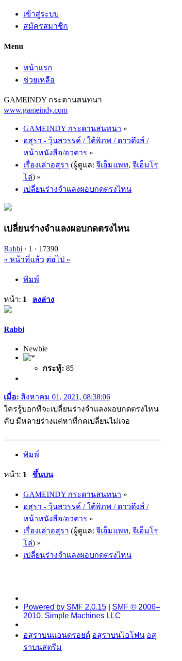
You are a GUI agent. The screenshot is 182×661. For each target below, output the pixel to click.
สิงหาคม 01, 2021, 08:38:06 (57, 397)
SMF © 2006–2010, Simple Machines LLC (91, 611)
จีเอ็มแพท (112, 165)
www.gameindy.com (35, 110)
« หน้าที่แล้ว (24, 259)
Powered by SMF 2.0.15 (64, 607)
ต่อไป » (58, 259)
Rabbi (13, 249)
